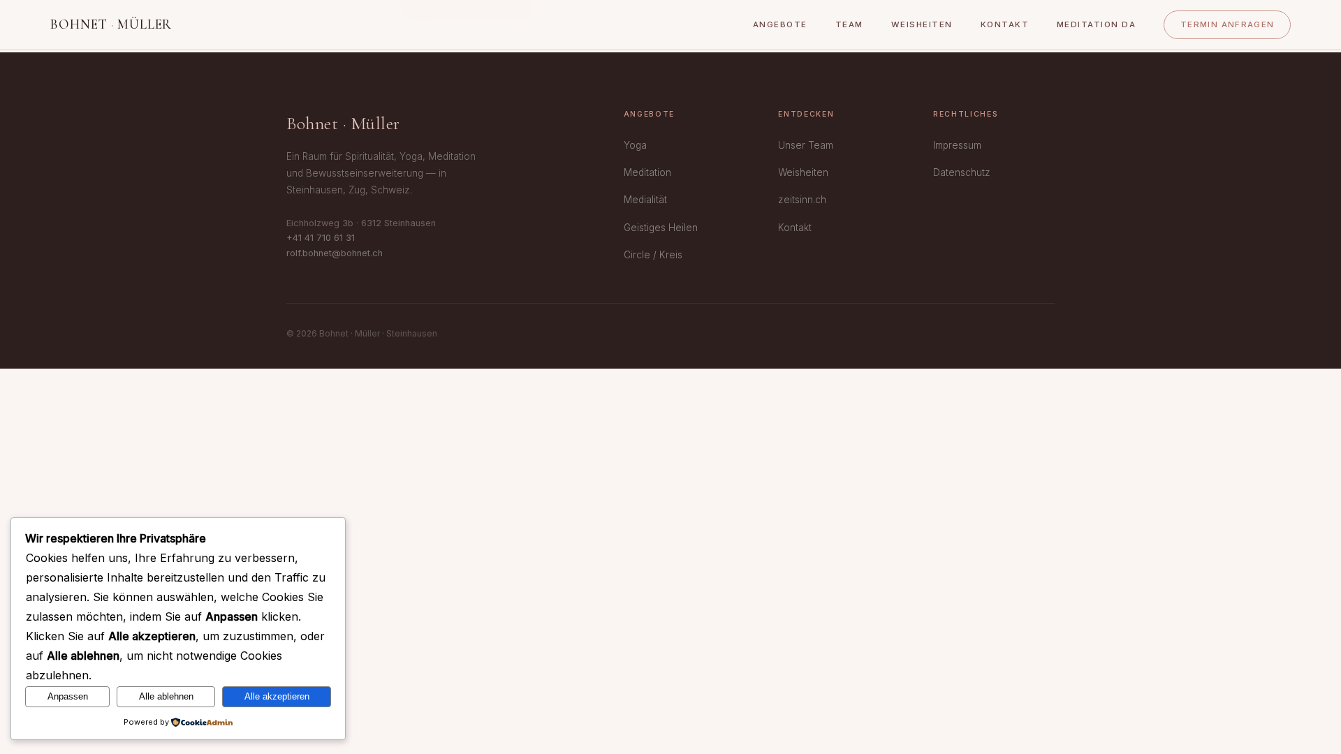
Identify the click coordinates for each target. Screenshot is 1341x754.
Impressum (957, 145)
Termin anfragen (1227, 24)
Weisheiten (922, 24)
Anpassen (67, 696)
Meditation (647, 172)
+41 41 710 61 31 (320, 237)
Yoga (635, 145)
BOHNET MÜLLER (111, 24)
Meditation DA (1096, 24)
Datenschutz (961, 172)
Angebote (780, 24)
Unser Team (805, 145)
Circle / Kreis (653, 254)
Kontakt (1005, 24)
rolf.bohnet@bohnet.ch (334, 253)
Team (849, 24)
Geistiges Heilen (661, 227)
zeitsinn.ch (802, 199)
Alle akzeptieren (276, 696)
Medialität (645, 199)
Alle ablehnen (166, 696)
